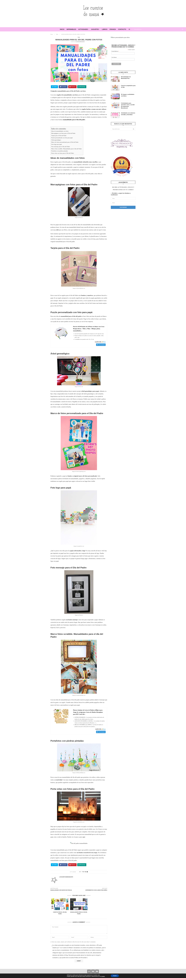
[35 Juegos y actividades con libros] (115, 96)
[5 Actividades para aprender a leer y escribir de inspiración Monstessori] (115, 105)
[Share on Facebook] (82, 871)
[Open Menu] (129, 29)
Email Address (115, 51)
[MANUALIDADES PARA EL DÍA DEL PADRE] (79, 904)
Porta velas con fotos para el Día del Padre (62, 153)
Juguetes (95, 29)
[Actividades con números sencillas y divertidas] (115, 115)
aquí (84, 837)
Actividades (83, 29)
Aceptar (115, 975)
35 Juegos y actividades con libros (127, 95)
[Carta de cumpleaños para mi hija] (115, 88)
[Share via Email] (87, 871)
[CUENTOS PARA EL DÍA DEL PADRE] (60, 904)
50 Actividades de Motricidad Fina (126, 77)
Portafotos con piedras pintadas (59, 151)
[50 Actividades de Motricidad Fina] (115, 79)
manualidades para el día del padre (74, 119)
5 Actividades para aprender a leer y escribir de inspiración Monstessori (128, 106)
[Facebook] (97, 971)
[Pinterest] (93, 971)
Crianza (112, 29)
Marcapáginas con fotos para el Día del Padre (63, 133)
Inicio (62, 29)
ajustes (103, 976)
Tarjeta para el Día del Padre (58, 135)
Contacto (122, 29)
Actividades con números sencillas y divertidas (128, 113)
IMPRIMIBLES (71, 29)
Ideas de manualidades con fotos (59, 131)
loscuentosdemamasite (80, 41)
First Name (114, 57)
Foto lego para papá (56, 144)
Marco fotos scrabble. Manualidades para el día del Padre (66, 148)
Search (182, 29)
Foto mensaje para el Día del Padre (60, 146)
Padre (57, 34)
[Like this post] (80, 871)
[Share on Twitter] (83, 871)
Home (51, 34)
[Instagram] (89, 971)
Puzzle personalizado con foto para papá (62, 137)
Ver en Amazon (101, 344)
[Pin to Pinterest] (85, 871)
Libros (104, 29)
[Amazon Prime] (104, 341)
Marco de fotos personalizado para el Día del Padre (64, 142)
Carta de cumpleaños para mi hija (128, 86)
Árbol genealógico (56, 140)
